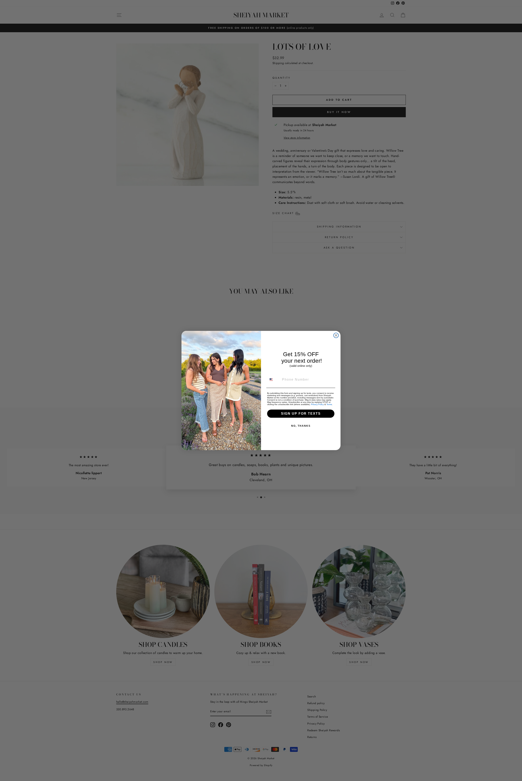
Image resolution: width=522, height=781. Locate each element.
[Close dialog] (336, 335)
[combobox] (273, 379)
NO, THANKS (301, 425)
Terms (329, 404)
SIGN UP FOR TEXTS (301, 413)
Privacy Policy (317, 404)
